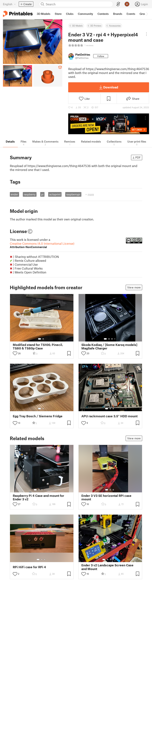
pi (42, 194)
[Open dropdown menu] (146, 34)
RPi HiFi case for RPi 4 (29, 567)
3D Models (77, 25)
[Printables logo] (18, 14)
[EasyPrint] (118, 4)
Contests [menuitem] (103, 13)
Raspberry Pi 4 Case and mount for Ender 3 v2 (38, 497)
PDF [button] (138, 157)
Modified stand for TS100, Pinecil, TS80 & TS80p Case (38, 346)
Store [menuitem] (58, 13)
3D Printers (95, 25)
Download (110, 87)
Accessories (115, 25)
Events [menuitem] (131, 13)
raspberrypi (73, 194)
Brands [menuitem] (117, 13)
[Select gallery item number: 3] (112, 339)
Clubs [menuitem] (69, 13)
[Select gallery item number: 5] (47, 490)
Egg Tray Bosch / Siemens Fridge (37, 416)
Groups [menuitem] (144, 13)
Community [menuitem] (85, 13)
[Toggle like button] (15, 353)
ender (14, 194)
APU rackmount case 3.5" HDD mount (109, 416)
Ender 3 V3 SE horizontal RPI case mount (106, 497)
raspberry (29, 194)
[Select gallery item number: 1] (39, 339)
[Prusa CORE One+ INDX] (108, 123)
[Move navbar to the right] (146, 13)
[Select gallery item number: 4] (115, 339)
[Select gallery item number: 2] (43, 339)
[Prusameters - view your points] (127, 4)
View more (134, 287)
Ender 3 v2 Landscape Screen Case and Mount (107, 566)
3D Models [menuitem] (43, 13)
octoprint (55, 194)
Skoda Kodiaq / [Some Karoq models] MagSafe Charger (109, 346)
